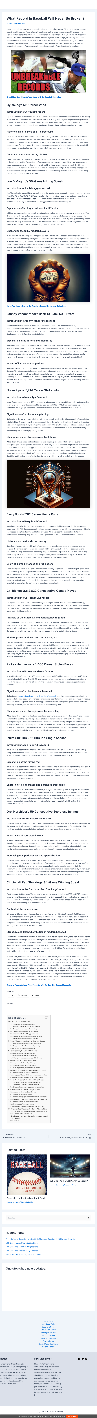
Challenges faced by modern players (25, 1038)
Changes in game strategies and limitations (27, 1058)
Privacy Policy (48, 1341)
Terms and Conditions (48, 1347)
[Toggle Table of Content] (45, 1018)
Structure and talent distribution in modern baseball (31, 1116)
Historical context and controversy (24, 1065)
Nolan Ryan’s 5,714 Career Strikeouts (23, 1051)
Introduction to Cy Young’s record (24, 1024)
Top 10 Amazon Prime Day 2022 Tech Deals (23, 1254)
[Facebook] (79, 1359)
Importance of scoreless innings (23, 1104)
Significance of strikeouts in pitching (25, 1055)
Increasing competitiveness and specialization (28, 1106)
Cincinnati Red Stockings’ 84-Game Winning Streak (29, 1109)
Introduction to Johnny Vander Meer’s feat (27, 1043)
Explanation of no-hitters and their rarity (26, 1046)
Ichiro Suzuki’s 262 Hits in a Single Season (25, 1089)
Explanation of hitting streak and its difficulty (27, 1036)
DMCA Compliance (48, 1330)
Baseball (24, 1202)
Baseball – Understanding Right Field (26, 1198)
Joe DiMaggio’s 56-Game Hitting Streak (24, 1031)
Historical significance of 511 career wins (26, 1026)
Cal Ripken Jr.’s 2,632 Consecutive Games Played (28, 1070)
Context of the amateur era (23, 1114)
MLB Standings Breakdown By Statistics (22, 1251)
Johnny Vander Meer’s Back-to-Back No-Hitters (27, 1041)
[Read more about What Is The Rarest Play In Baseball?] (70, 1166)
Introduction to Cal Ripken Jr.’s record (25, 1072)
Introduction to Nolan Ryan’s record (24, 1053)
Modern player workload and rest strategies (27, 1077)
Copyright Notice (48, 1327)
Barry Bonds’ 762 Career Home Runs (23, 1060)
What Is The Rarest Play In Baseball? (69, 1181)
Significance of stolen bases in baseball (26, 1084)
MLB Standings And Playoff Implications (22, 1247)
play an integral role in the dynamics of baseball (37, 696)
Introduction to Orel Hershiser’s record (25, 1102)
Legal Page (48, 1321)
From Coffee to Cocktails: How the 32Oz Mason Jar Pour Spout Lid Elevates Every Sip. (40, 1239)
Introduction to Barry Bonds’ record (24, 1063)
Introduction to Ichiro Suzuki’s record (25, 1092)
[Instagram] (86, 1359)
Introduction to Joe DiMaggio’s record (25, 1034)
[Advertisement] (26, 1290)
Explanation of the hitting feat (22, 1094)
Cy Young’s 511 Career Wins (19, 1022)
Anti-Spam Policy (48, 1324)
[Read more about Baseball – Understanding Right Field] (27, 1174)
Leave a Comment (13, 1202)
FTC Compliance (48, 1335)
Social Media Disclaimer (48, 1344)
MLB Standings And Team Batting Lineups (23, 1243)
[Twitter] (83, 1359)
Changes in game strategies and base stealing (28, 1087)
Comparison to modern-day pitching (25, 1029)
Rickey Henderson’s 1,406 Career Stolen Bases (26, 1080)
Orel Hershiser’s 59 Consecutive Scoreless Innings (28, 1099)
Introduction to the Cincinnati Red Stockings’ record (31, 1111)
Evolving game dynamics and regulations (26, 1067)
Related (16, 1121)
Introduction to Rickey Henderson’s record (27, 1082)
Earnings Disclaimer (48, 1333)
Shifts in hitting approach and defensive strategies (29, 1097)
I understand (72, 1416)
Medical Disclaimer (48, 1338)
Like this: (17, 1118)
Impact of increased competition (24, 1048)
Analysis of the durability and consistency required (30, 1075)
